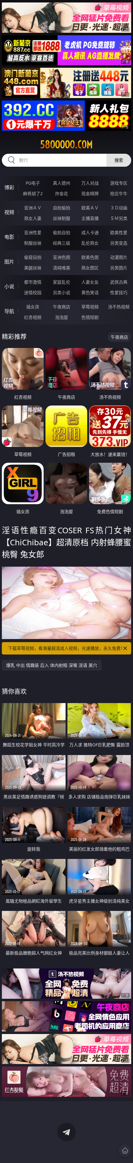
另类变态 (118, 243)
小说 (9, 286)
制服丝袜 (32, 243)
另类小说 (61, 292)
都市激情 (32, 282)
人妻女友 (90, 282)
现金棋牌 (90, 193)
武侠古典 (118, 282)
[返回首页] (125, 1150)
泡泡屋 (61, 317)
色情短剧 (90, 317)
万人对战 (90, 183)
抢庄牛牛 (118, 193)
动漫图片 (118, 257)
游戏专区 (118, 183)
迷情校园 (32, 292)
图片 (9, 261)
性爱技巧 (118, 292)
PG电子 (33, 183)
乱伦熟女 (90, 243)
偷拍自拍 (61, 232)
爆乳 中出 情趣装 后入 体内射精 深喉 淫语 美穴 (51, 665)
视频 (9, 212)
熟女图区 (90, 268)
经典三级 (61, 243)
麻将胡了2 (33, 193)
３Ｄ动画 (118, 208)
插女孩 (32, 307)
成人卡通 (90, 232)
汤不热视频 (119, 307)
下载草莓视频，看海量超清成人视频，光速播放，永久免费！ (66, 648)
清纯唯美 (61, 268)
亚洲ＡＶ (32, 208)
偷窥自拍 (32, 257)
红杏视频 (32, 317)
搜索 (118, 160)
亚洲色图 (61, 257)
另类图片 (118, 268)
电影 (9, 237)
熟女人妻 (32, 218)
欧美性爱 (118, 232)
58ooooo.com (66, 144)
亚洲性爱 (32, 232)
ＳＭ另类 (118, 218)
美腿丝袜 (32, 268)
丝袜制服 (61, 218)
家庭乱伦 (61, 282)
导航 (9, 311)
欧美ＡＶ (90, 208)
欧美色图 (90, 257)
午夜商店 (61, 307)
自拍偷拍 (61, 208)
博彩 (9, 187)
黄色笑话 (90, 292)
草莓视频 (90, 307)
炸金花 (61, 193)
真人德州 (61, 183)
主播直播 (90, 218)
